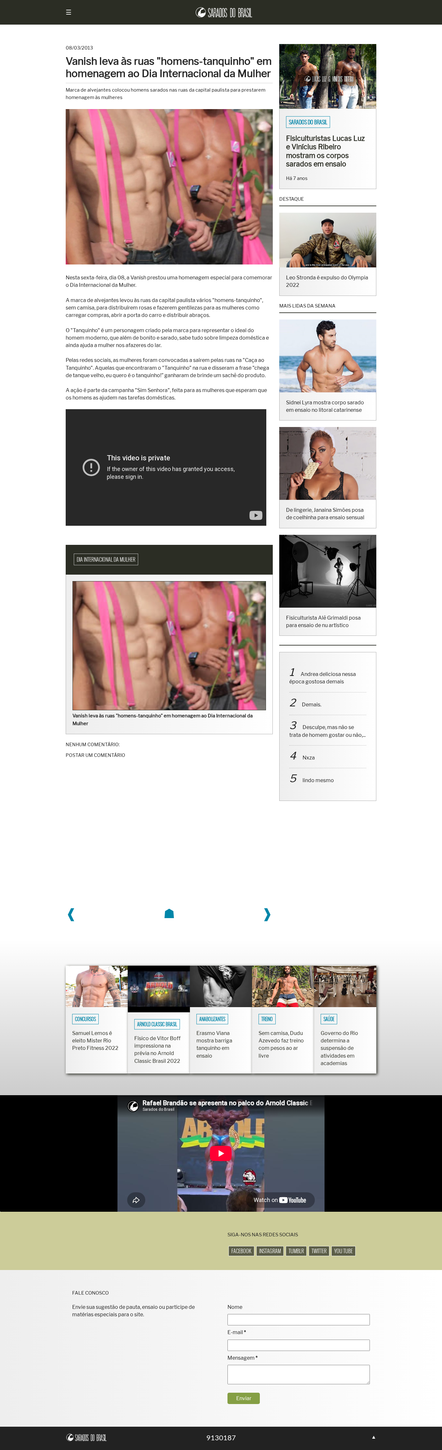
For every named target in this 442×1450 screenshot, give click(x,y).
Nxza (309, 758)
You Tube (343, 1251)
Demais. (311, 705)
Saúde (329, 1019)
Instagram (270, 1251)
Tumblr (296, 1251)
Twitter (319, 1251)
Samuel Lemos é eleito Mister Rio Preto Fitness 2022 (95, 1040)
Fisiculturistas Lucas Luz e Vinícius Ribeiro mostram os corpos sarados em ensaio (325, 151)
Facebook (241, 1251)
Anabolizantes (212, 1019)
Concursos (85, 1019)
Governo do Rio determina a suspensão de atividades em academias (339, 1048)
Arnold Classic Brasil (157, 1024)
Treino (267, 1019)
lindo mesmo (318, 780)
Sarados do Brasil (308, 122)
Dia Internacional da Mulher (106, 559)
